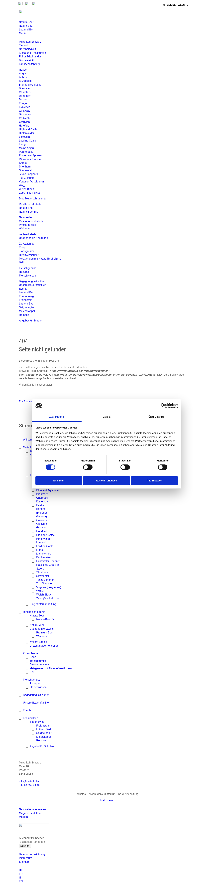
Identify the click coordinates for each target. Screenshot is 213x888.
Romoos (24, 314)
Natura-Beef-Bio (28, 211)
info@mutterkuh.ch (30, 781)
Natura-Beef (26, 22)
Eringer (23, 103)
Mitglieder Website (175, 4)
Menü (22, 33)
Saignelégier (26, 307)
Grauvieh (24, 122)
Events (23, 288)
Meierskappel (27, 311)
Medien (23, 816)
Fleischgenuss (27, 268)
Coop (22, 247)
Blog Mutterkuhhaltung (32, 198)
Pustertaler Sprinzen (31, 155)
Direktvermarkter (28, 255)
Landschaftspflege (30, 64)
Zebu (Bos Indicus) (30, 192)
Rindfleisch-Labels (30, 204)
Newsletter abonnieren (32, 809)
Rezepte (24, 271)
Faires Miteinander (30, 56)
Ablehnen (58, 480)
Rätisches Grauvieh (30, 159)
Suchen (24, 845)
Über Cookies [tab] (156, 416)
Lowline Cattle (27, 140)
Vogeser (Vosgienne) (31, 181)
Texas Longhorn (28, 174)
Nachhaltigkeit (27, 49)
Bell (21, 262)
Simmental (25, 170)
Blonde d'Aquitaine (30, 84)
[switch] (88, 467)
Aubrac (23, 77)
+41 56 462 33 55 (29, 784)
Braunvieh (25, 88)
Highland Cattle (28, 129)
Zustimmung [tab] (56, 416)
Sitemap (24, 861)
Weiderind (25, 228)
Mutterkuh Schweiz (30, 41)
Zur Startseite (27, 401)
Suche (152, 4)
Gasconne (25, 114)
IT (20, 877)
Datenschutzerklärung (32, 854)
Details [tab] (107, 416)
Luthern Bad (26, 303)
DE (21, 870)
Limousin (24, 136)
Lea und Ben (26, 29)
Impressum (25, 858)
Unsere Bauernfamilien (32, 285)
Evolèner (24, 107)
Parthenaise (26, 151)
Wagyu (23, 185)
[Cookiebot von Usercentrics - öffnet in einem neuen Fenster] (163, 405)
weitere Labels (27, 234)
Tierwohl (24, 45)
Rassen (23, 69)
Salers (23, 162)
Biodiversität (26, 60)
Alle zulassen (154, 480)
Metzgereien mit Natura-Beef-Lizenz (40, 258)
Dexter (23, 99)
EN (21, 881)
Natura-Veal (26, 25)
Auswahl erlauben (106, 480)
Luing (22, 144)
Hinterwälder (26, 133)
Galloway (24, 110)
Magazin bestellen (30, 813)
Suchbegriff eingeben (31, 838)
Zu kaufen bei (27, 243)
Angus (23, 73)
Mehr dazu (106, 800)
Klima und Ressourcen (32, 52)
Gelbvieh (24, 118)
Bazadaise (25, 80)
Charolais (24, 92)
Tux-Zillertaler (27, 177)
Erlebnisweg (26, 296)
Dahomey (24, 95)
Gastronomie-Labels (31, 221)
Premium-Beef (27, 224)
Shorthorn (25, 166)
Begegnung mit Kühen (32, 281)
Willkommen (30, 439)
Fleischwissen (27, 275)
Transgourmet (27, 251)
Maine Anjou (26, 148)
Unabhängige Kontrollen (33, 238)
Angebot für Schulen (31, 320)
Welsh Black (26, 189)
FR (21, 874)
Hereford (24, 125)
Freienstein (25, 299)
